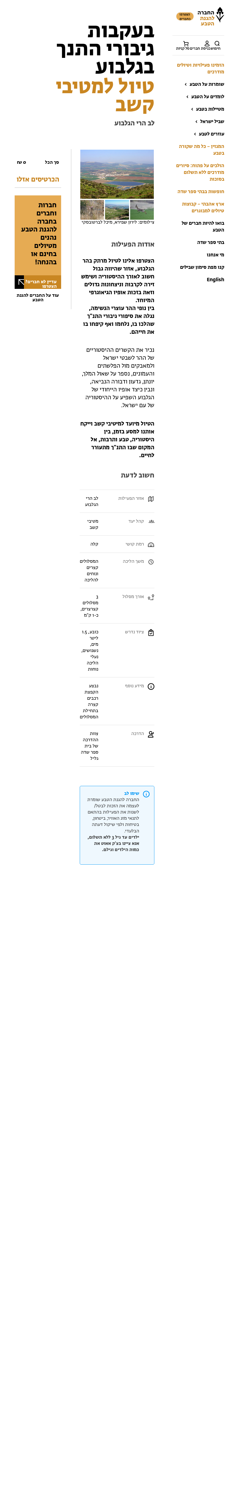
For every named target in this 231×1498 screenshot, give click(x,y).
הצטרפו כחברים (184, 17)
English (215, 280)
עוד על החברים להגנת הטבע (38, 297)
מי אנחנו (215, 255)
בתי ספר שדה (210, 242)
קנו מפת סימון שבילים (202, 267)
